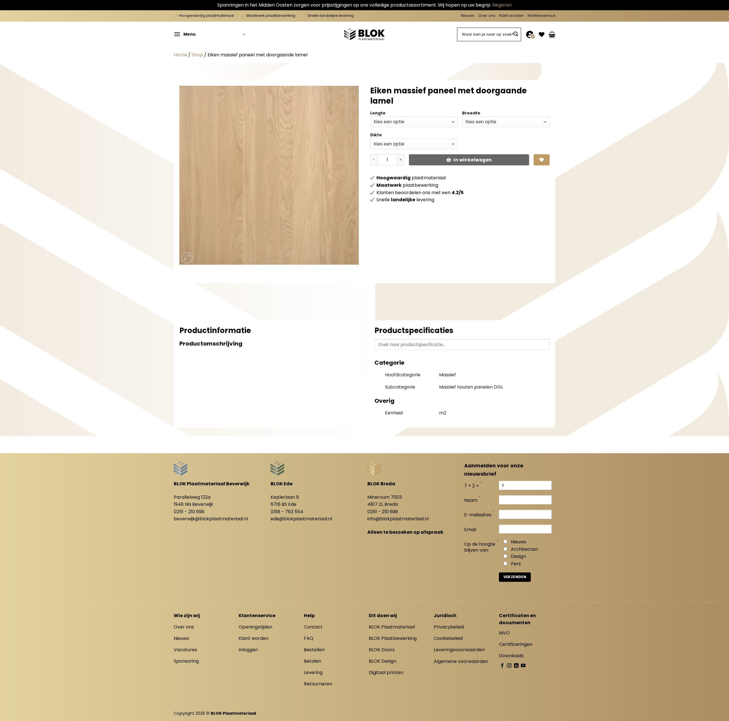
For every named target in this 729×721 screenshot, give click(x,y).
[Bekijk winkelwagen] (552, 34)
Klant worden (511, 15)
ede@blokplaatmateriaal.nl (301, 518)
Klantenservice (541, 15)
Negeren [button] (502, 5)
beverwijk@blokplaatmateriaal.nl (211, 518)
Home (180, 55)
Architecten (524, 549)
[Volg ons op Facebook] (502, 665)
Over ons (486, 15)
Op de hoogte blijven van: (479, 547)
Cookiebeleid (448, 638)
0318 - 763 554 (287, 511)
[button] (209, 34)
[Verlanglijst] (541, 34)
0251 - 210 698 (189, 511)
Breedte (471, 113)
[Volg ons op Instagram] (509, 665)
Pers (516, 563)
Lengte (378, 113)
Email (470, 530)
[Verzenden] (516, 34)
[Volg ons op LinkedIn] (516, 665)
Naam (471, 501)
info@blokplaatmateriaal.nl (398, 518)
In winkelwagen (472, 160)
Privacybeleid (449, 627)
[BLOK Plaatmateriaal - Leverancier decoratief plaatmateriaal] (364, 34)
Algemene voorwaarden (461, 661)
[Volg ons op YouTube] (523, 665)
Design (518, 556)
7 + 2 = (471, 486)
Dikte (376, 135)
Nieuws (467, 15)
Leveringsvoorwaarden (459, 649)
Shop (197, 55)
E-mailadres (478, 515)
